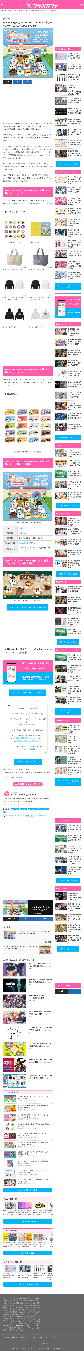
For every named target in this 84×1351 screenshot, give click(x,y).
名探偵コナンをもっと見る (68, 574)
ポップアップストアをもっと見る (68, 286)
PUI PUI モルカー (33, 809)
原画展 (11, 816)
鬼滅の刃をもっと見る (68, 949)
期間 (4, 812)
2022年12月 (14, 809)
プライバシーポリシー (52, 1337)
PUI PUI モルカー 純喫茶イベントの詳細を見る (27, 607)
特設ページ (23, 528)
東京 (22, 816)
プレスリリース (23, 1321)
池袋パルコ (34, 816)
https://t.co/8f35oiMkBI (21, 738)
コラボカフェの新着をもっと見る (27, 1284)
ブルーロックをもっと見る (68, 880)
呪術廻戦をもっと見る (68, 642)
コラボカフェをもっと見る (68, 164)
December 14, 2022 (27, 749)
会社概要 (6, 1337)
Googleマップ (23, 543)
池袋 (27, 816)
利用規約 (58, 1349)
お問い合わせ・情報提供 (19, 1337)
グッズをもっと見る (27, 1253)
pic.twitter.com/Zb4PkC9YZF (30, 741)
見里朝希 (42, 816)
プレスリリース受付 (36, 1337)
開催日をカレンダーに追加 (26, 784)
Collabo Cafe (42, 5)
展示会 (17, 816)
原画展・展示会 (44, 809)
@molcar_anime (35, 738)
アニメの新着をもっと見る (27, 1221)
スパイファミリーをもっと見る (68, 782)
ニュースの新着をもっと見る (27, 1190)
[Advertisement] (27, 102)
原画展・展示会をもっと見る (68, 437)
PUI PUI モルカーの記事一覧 (27, 762)
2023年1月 (23, 809)
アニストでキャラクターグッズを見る (27, 692)
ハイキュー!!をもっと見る (68, 505)
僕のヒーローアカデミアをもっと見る (68, 711)
